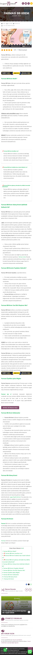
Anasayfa (14, 15)
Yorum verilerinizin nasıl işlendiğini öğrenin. (16, 642)
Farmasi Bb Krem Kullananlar (10, 574)
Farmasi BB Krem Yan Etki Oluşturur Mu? (13, 570)
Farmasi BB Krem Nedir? (9, 551)
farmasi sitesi (22, 257)
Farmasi (3, 540)
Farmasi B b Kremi (8, 579)
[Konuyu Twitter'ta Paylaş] (29, 584)
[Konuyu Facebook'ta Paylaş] (26, 584)
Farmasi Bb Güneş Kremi (9, 577)
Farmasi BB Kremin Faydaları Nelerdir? (13, 568)
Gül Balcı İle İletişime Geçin (10, 407)
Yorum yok (17, 23)
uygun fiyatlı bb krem (15, 497)
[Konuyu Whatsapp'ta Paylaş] (31, 584)
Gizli (22, 548)
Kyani (19, 15)
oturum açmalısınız (17, 640)
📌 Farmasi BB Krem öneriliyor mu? (12, 553)
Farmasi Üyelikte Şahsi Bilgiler (11, 572)
